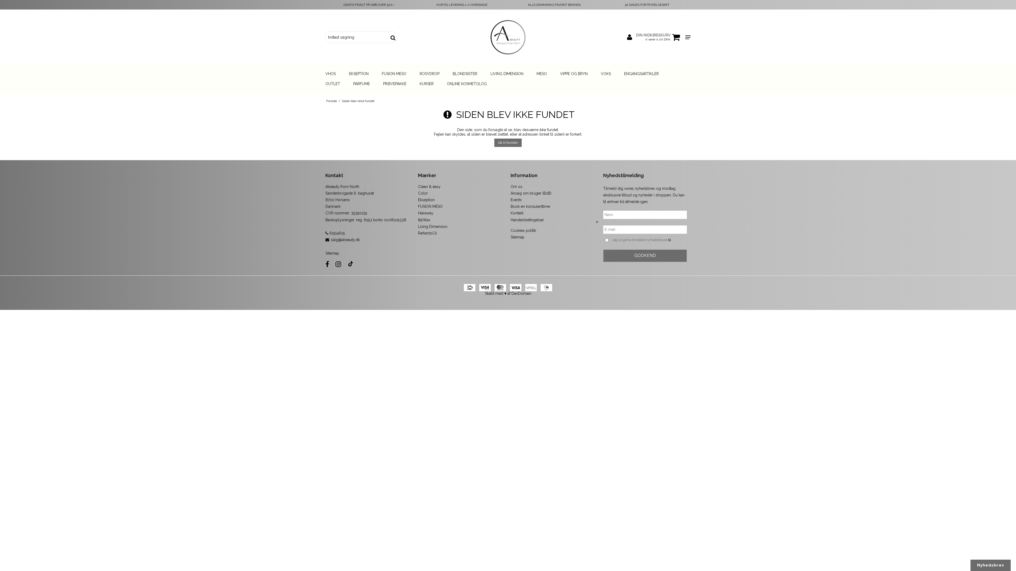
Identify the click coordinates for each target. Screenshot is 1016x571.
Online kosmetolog (467, 84)
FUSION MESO (430, 206)
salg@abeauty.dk (345, 240)
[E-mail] (645, 229)
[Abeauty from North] (508, 37)
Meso (542, 74)
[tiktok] (350, 264)
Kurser (427, 84)
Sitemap (332, 253)
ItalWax (424, 220)
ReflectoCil (427, 233)
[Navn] (645, 215)
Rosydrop (429, 74)
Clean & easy (429, 187)
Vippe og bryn (574, 74)
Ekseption (359, 74)
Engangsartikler (641, 74)
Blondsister (465, 74)
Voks (606, 74)
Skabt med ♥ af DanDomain (508, 293)
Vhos (330, 74)
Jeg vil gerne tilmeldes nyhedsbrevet (649, 239)
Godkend (645, 255)
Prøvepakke (394, 84)
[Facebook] (327, 264)
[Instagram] (338, 264)
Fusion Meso (394, 74)
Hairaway (425, 213)
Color (423, 193)
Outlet (332, 84)
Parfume (361, 84)
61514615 (336, 233)
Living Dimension (507, 74)
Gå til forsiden (508, 143)
